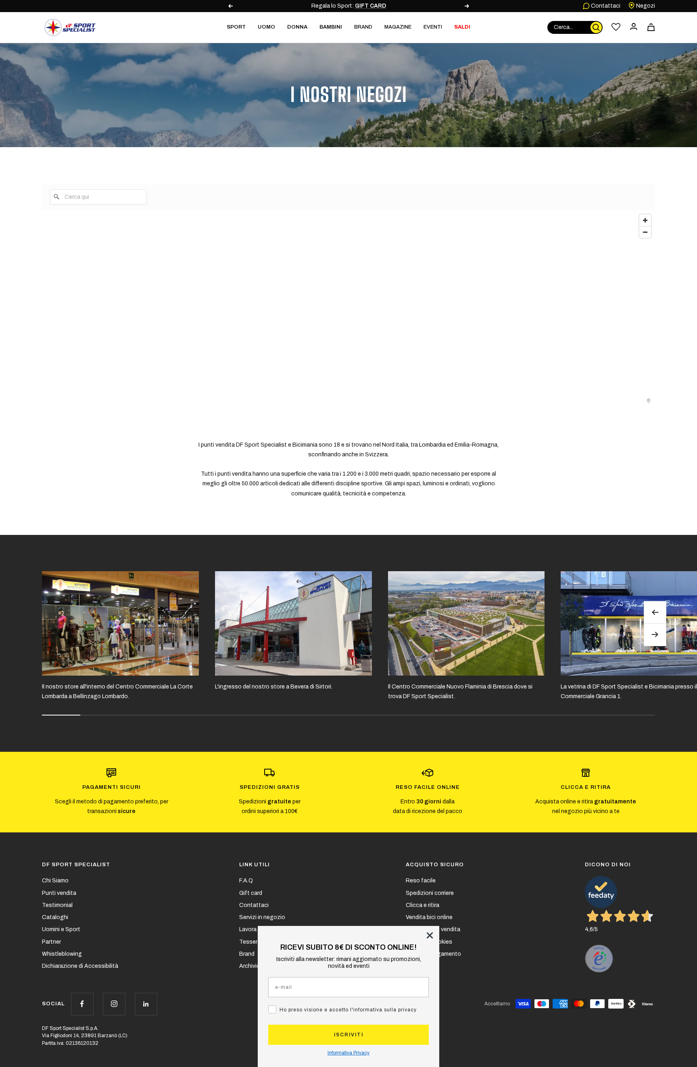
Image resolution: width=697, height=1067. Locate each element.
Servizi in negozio (262, 917)
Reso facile (421, 881)
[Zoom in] (645, 220)
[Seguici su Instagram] (114, 1004)
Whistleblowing (62, 954)
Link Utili (254, 864)
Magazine (397, 27)
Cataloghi (55, 917)
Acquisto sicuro (435, 864)
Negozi (645, 6)
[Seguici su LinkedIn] (146, 1004)
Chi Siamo (55, 881)
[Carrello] (651, 27)
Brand (363, 27)
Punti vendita (59, 893)
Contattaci (605, 6)
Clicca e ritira (422, 905)
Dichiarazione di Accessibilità (80, 966)
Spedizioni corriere (430, 893)
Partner (51, 942)
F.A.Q (246, 881)
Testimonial (57, 905)
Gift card (250, 893)
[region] (456, 307)
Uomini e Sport (61, 929)
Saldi (462, 27)
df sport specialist (76, 864)
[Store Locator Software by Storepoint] (648, 401)
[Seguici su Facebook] (82, 1004)
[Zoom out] (645, 232)
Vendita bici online (429, 917)
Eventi (433, 27)
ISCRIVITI (348, 1035)
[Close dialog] (430, 935)
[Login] (633, 27)
